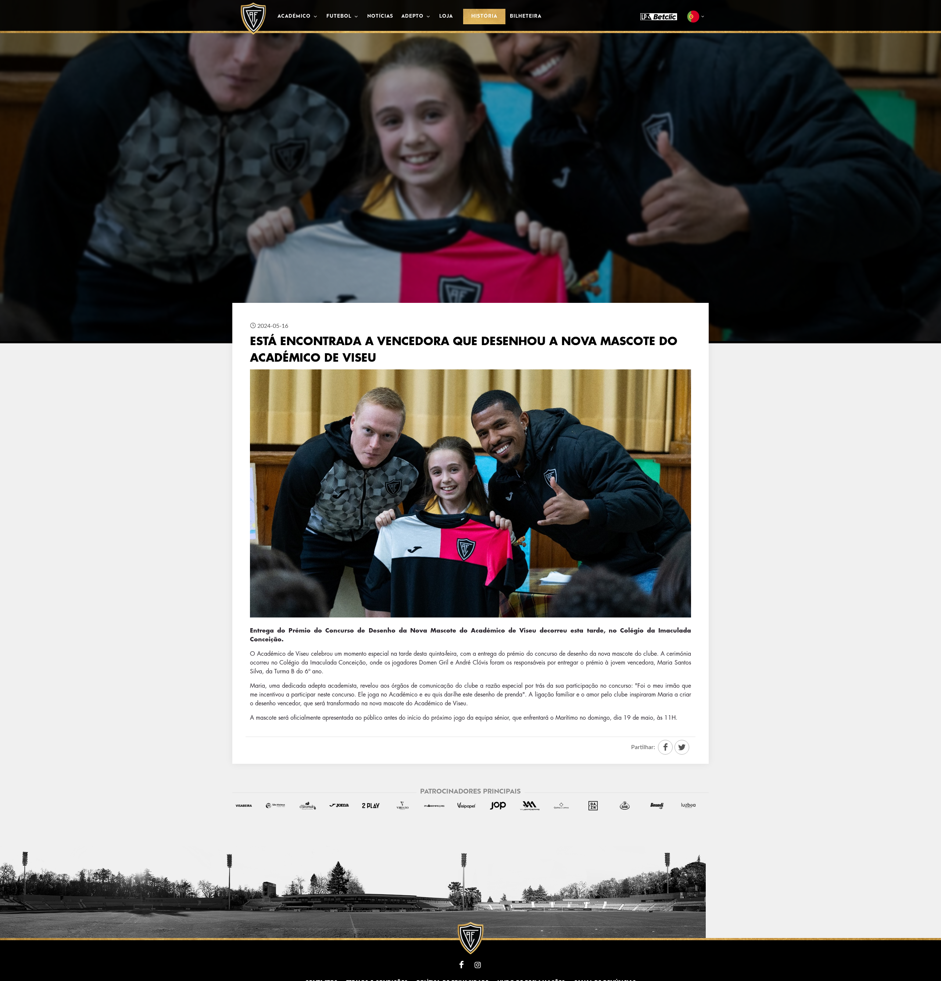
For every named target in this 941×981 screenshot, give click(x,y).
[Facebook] (461, 964)
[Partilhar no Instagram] (682, 747)
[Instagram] (477, 964)
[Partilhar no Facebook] (665, 747)
